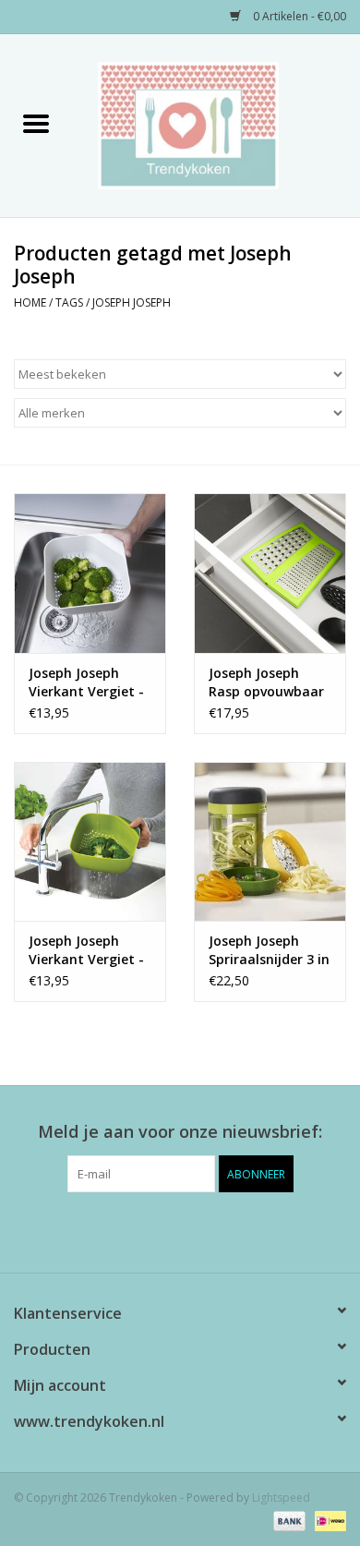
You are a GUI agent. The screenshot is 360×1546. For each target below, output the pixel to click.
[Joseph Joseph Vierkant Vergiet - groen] (90, 842)
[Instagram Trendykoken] (213, 1230)
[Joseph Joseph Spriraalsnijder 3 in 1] (270, 842)
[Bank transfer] (287, 1520)
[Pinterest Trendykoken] (180, 1230)
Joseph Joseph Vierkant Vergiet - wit (86, 682)
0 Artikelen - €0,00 (298, 16)
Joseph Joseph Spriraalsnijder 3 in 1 (269, 950)
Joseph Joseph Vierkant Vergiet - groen (86, 950)
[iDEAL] (327, 1520)
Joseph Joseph (131, 302)
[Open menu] (36, 122)
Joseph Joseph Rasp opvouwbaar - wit (266, 682)
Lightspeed (281, 1497)
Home (30, 302)
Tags (69, 302)
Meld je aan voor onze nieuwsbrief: (180, 1131)
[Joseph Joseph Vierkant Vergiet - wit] (90, 573)
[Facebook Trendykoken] (147, 1230)
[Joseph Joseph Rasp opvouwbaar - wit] (270, 573)
